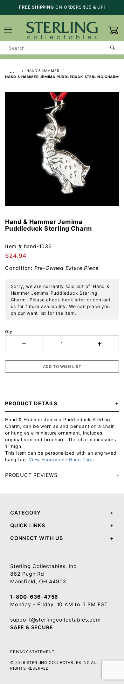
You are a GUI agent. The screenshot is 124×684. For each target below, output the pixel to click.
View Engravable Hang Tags (61, 459)
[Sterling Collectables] (61, 29)
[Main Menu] (8, 30)
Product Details (31, 403)
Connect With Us (36, 538)
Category (25, 512)
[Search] (113, 47)
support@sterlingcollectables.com (55, 619)
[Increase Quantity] (100, 343)
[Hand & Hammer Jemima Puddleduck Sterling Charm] (62, 152)
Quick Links (27, 525)
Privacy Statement (32, 651)
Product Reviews (31, 475)
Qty (8, 331)
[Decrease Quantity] (24, 343)
